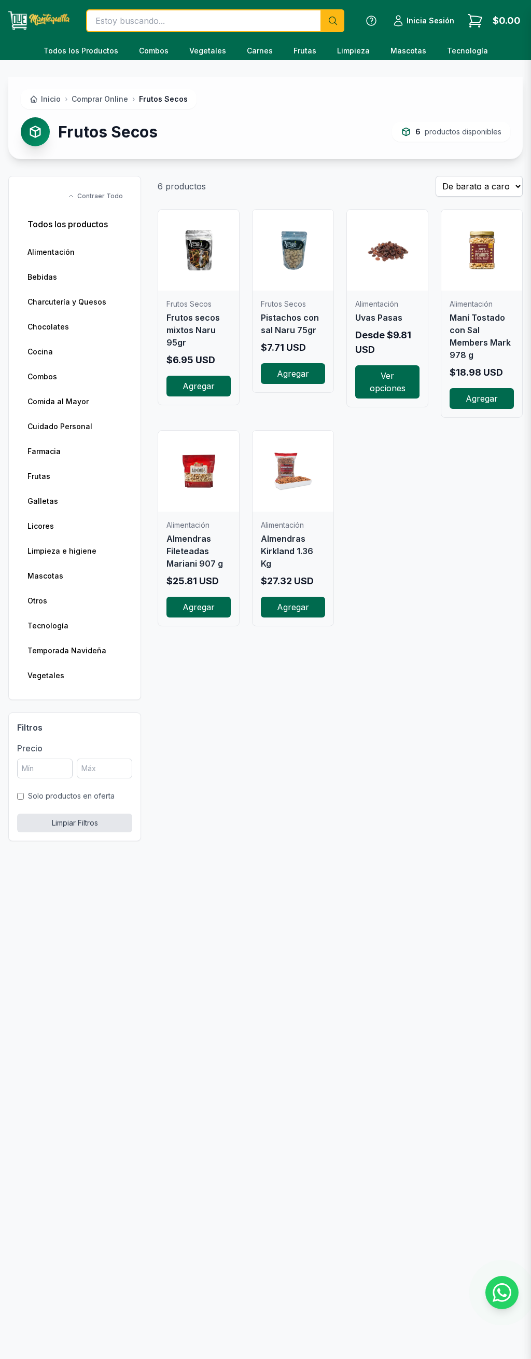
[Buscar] (332, 20)
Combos (154, 50)
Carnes (260, 50)
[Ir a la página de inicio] (38, 20)
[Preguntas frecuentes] (371, 20)
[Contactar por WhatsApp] (502, 1292)
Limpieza (353, 50)
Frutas (305, 50)
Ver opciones (388, 381)
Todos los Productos (81, 50)
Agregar (199, 386)
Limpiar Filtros (75, 822)
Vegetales (207, 50)
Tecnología (467, 50)
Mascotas (408, 50)
